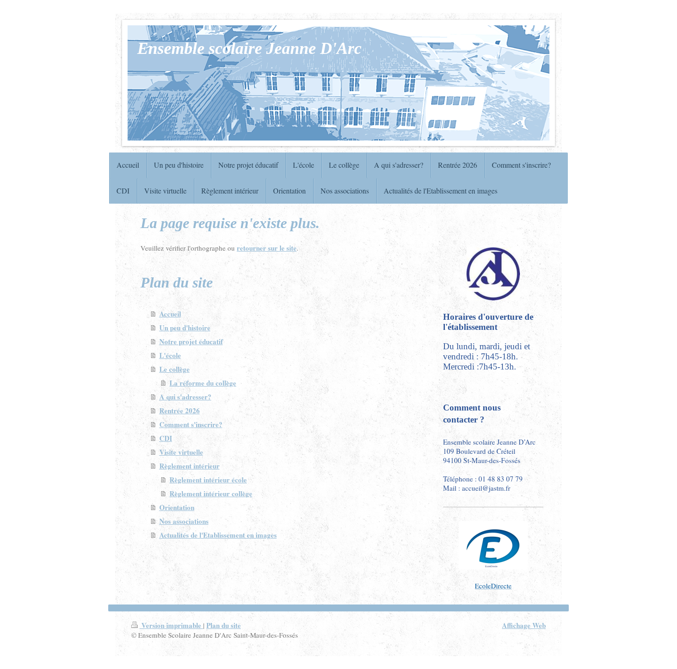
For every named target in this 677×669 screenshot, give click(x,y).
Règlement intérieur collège (210, 493)
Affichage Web (524, 625)
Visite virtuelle (181, 452)
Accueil (170, 314)
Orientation (176, 507)
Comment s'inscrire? (190, 424)
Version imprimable (171, 625)
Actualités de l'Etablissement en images (218, 535)
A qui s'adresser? (185, 397)
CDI (165, 438)
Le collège (174, 369)
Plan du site (223, 625)
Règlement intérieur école (208, 480)
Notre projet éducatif (191, 341)
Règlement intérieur (189, 466)
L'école (170, 355)
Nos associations (184, 521)
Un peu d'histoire (184, 328)
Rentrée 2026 (179, 410)
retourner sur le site (267, 248)
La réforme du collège (202, 383)
